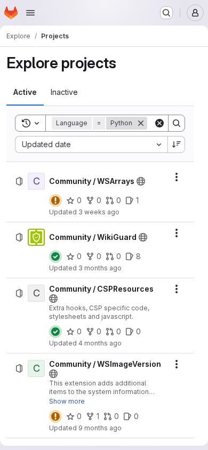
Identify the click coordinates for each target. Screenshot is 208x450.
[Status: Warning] (55, 200)
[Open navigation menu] (30, 12)
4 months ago (100, 343)
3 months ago (100, 268)
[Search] (176, 123)
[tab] (25, 92)
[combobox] (91, 144)
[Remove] (140, 123)
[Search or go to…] (166, 12)
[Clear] (159, 123)
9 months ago (100, 428)
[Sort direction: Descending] (176, 144)
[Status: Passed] (55, 256)
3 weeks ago (98, 212)
